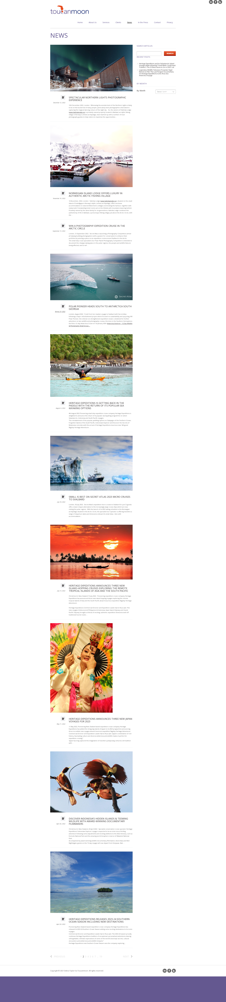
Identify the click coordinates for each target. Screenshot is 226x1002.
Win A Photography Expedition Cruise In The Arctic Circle (97, 227)
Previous (59, 956)
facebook (215, 2)
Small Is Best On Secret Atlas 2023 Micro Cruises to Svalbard (99, 498)
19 (100, 956)
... (97, 956)
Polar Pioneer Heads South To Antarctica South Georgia (100, 307)
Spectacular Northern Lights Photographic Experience (97, 99)
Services (106, 22)
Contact (157, 22)
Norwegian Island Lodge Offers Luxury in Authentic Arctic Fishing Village (95, 194)
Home (80, 22)
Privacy (170, 22)
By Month (141, 90)
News (129, 22)
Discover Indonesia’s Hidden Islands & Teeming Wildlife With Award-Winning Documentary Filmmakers (98, 821)
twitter (220, 2)
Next (126, 956)
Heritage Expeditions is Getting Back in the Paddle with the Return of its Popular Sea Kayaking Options (96, 405)
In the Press (143, 22)
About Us (93, 22)
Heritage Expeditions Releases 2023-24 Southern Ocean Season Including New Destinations (99, 920)
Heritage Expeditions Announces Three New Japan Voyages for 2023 (100, 720)
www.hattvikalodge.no (77, 112)
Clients (118, 22)
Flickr (211, 2)
